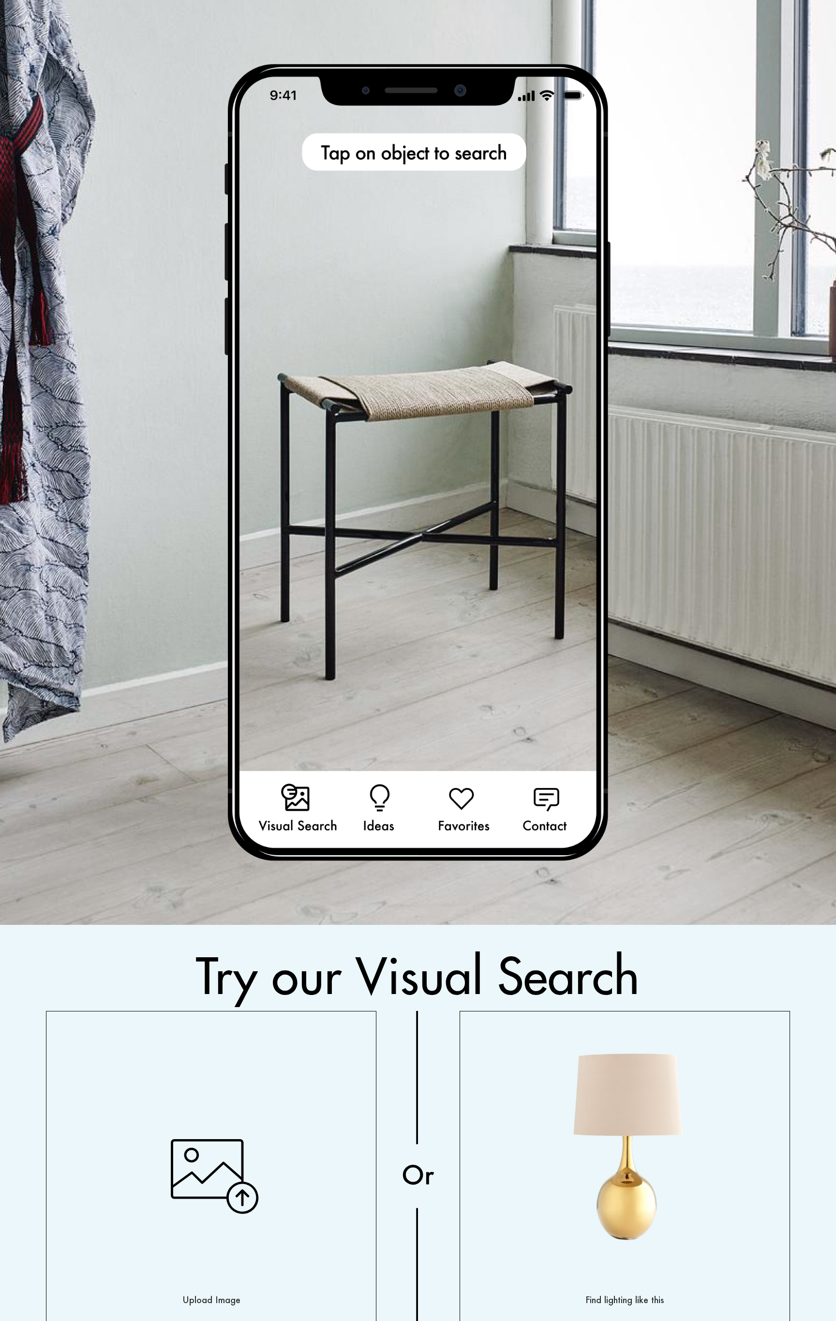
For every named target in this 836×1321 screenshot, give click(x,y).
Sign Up (37, 462)
